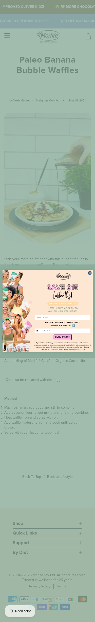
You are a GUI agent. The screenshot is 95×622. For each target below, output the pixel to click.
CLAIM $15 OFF (62, 336)
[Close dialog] (89, 273)
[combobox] (38, 331)
